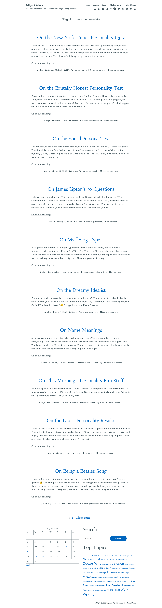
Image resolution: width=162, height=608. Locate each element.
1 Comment (112, 221)
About (96, 5)
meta (95, 577)
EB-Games (118, 563)
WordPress (131, 5)
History (86, 572)
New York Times (88, 70)
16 (28, 551)
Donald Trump (106, 564)
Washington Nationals (91, 590)
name (89, 363)
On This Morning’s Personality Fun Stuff (81, 380)
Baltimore (101, 556)
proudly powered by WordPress (122, 603)
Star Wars (92, 585)
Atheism (93, 556)
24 (35, 556)
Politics (118, 577)
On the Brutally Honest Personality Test (81, 88)
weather (102, 590)
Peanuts (101, 577)
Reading (126, 577)
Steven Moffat (100, 585)
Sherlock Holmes (105, 582)
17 (35, 551)
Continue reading (47, 63)
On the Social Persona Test (81, 138)
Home (87, 5)
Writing (104, 272)
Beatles (67, 503)
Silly (102, 402)
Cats (121, 556)
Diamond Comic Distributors (117, 559)
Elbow (126, 564)
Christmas (88, 559)
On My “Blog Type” (81, 240)
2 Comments (116, 272)
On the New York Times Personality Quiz (81, 37)
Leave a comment (117, 70)
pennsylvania (108, 577)
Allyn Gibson (35, 5)
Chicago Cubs (128, 556)
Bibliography (115, 5)
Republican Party (90, 581)
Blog (104, 5)
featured (92, 568)
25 (43, 556)
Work (124, 589)
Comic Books (101, 559)
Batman (117, 556)
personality (101, 70)
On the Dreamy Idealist (81, 290)
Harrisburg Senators (128, 568)
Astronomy (86, 556)
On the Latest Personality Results (81, 420)
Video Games (127, 585)
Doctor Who (92, 563)
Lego (104, 573)
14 (66, 547)
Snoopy (127, 581)
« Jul (28, 565)
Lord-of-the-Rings (121, 573)
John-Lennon (96, 573)
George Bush (104, 567)
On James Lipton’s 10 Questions (81, 189)
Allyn (41, 70)
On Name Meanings (81, 330)
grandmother (116, 568)
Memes (77, 70)
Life (68, 70)
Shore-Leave (117, 581)
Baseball (109, 555)
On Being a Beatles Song (81, 471)
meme (83, 363)
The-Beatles (105, 503)
